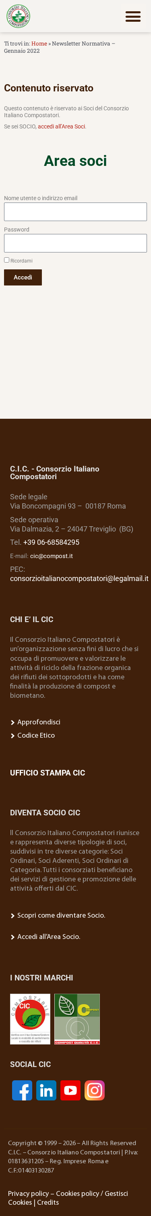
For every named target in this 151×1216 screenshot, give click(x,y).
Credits (48, 1202)
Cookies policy (77, 1194)
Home (39, 43)
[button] (133, 16)
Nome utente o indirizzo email (40, 198)
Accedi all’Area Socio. (48, 937)
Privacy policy (28, 1194)
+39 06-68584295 (51, 542)
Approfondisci (38, 722)
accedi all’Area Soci (61, 126)
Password (16, 229)
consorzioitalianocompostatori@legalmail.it (79, 579)
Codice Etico (35, 735)
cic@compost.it (51, 556)
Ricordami (21, 261)
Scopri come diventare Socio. (60, 915)
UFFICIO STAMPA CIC (47, 773)
